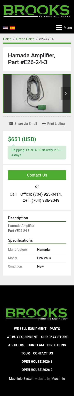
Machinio (58, 379)
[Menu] (59, 27)
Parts (55, 329)
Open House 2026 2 (37, 370)
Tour (25, 353)
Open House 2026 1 (37, 362)
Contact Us (37, 175)
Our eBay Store (54, 337)
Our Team (36, 345)
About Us (16, 345)
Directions (56, 345)
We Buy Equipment (22, 337)
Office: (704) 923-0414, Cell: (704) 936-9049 (41, 197)
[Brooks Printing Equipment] (37, 313)
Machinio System (21, 379)
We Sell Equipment (30, 329)
